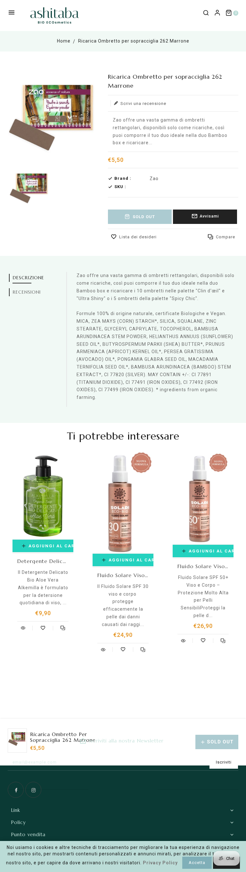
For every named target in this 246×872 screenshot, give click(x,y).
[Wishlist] (43, 628)
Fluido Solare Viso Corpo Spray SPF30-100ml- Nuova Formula (123, 575)
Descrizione (28, 278)
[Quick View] (23, 628)
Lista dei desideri (138, 236)
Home (63, 41)
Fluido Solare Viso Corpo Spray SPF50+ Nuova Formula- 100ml (203, 566)
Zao (154, 178)
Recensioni (27, 292)
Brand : (122, 178)
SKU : (120, 186)
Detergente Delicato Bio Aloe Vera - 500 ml (43, 561)
